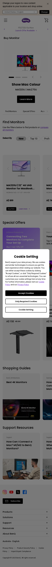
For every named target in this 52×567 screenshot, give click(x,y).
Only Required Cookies (26, 301)
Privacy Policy (23, 285)
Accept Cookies (26, 293)
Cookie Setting (26, 309)
